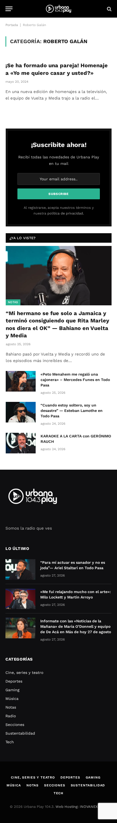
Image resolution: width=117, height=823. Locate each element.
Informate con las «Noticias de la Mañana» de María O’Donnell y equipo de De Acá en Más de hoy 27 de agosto (75, 626)
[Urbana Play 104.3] (58, 9)
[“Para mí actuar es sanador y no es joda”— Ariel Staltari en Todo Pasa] (20, 569)
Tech (9, 742)
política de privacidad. (65, 213)
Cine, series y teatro (24, 672)
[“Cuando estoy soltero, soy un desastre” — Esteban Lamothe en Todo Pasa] (21, 412)
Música (12, 698)
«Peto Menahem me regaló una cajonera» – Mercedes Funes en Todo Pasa (75, 379)
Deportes (13, 681)
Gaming (12, 690)
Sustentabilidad (20, 733)
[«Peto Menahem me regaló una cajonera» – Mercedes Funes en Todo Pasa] (21, 381)
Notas (13, 302)
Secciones (14, 724)
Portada (11, 25)
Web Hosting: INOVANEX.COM (81, 807)
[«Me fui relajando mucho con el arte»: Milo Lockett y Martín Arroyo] (20, 598)
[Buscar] (109, 9)
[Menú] (9, 9)
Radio (10, 716)
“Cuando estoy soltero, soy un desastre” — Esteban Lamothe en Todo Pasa (72, 410)
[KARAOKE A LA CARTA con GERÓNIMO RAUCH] (21, 443)
